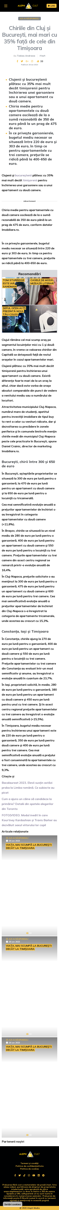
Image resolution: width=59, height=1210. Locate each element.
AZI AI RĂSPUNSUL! (29, 18)
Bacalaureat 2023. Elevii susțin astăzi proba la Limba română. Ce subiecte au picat (28, 787)
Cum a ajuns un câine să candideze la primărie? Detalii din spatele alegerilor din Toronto (27, 804)
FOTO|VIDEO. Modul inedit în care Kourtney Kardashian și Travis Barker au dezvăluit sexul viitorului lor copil (29, 820)
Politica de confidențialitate (30, 1166)
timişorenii (30, 180)
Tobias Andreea (26, 56)
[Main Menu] (5, 6)
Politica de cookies (29, 1169)
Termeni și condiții (29, 1163)
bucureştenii (24, 175)
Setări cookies (12, 1204)
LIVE (53, 5)
